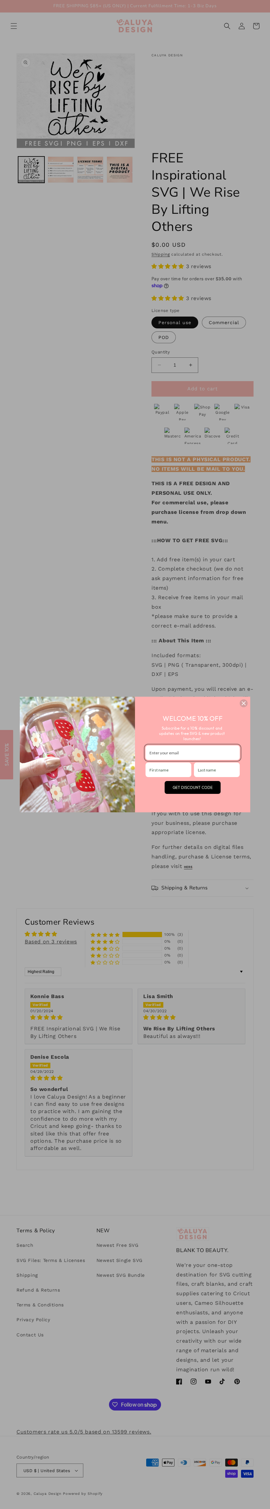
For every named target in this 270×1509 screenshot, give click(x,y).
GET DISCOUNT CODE (193, 787)
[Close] (244, 703)
